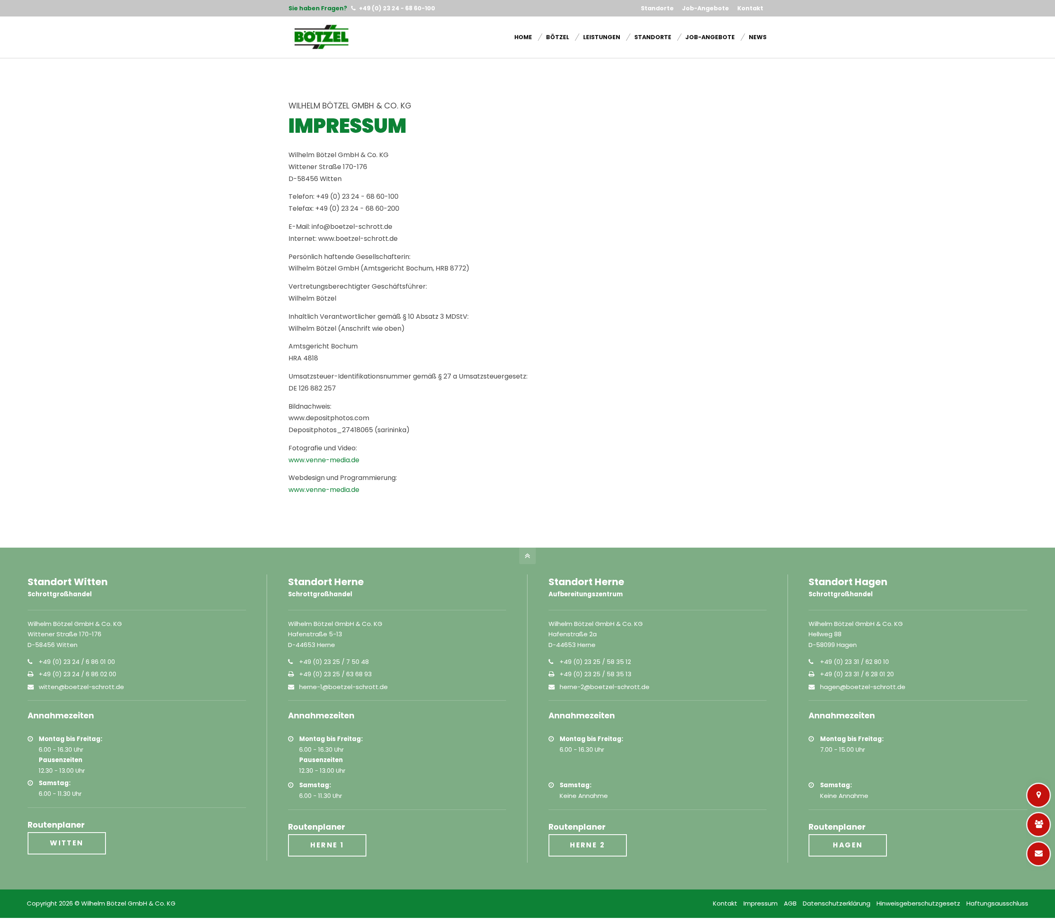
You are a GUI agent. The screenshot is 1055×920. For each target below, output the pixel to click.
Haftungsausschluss (997, 903)
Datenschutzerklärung (836, 903)
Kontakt (750, 8)
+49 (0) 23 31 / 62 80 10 (854, 661)
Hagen (848, 845)
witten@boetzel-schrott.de (81, 686)
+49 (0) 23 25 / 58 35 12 (595, 661)
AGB (790, 903)
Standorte (657, 8)
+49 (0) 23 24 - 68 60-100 (396, 8)
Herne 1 (327, 845)
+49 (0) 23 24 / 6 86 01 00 (77, 661)
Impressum (760, 903)
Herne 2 (587, 845)
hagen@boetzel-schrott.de (862, 686)
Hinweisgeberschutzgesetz (918, 903)
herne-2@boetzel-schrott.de (604, 686)
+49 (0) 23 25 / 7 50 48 (334, 661)
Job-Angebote (705, 8)
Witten (66, 843)
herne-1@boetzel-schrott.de (343, 686)
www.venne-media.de (323, 460)
